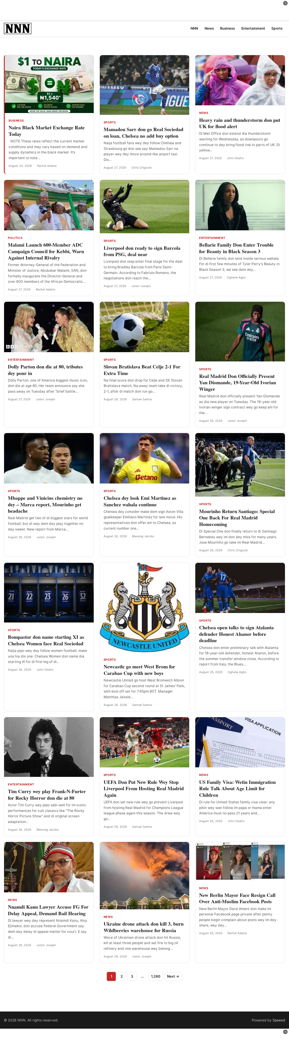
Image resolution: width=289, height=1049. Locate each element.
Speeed (279, 1020)
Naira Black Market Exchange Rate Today (47, 131)
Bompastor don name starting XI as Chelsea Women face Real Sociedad (46, 640)
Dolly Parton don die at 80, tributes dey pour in (45, 370)
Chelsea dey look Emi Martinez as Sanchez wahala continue (140, 501)
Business (16, 120)
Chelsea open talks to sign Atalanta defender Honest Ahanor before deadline (236, 634)
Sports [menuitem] (276, 28)
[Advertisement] (144, 10)
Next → (173, 976)
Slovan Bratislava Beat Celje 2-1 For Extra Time (142, 370)
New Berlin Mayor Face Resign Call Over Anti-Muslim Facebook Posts (237, 898)
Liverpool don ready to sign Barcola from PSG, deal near (142, 251)
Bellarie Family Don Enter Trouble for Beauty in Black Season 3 (236, 248)
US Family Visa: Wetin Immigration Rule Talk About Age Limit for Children (237, 788)
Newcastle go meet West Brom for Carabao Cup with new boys (139, 670)
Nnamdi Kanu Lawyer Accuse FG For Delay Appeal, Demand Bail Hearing (48, 910)
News (203, 113)
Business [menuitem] (227, 28)
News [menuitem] (209, 28)
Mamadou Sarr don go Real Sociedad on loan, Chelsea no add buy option (143, 132)
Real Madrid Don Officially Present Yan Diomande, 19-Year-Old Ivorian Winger (237, 382)
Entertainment (212, 238)
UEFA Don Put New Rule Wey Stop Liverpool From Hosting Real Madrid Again (144, 788)
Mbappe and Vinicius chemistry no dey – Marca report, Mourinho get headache (45, 504)
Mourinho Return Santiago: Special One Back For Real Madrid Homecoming (237, 517)
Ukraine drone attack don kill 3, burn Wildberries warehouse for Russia (144, 927)
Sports (110, 122)
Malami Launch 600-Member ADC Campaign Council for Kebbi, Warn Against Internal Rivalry (46, 251)
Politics (15, 238)
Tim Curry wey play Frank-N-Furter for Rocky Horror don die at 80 (47, 794)
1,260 (155, 976)
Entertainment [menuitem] (253, 28)
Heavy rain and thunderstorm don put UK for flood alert (239, 123)
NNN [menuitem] (194, 28)
